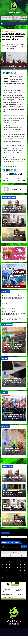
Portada (12, 31)
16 (24, 564)
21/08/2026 (7, 382)
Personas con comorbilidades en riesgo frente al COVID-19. (8, 179)
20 (13, 567)
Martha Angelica (16, 210)
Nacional (8, 31)
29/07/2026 (7, 418)
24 (2, 570)
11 (6, 564)
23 (24, 567)
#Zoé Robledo (10, 48)
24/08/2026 (6, 479)
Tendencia (6, 342)
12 (9, 564)
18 (6, 567)
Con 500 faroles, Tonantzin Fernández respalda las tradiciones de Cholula (13, 222)
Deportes (9, 412)
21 (17, 567)
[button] (26, 23)
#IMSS (22, 44)
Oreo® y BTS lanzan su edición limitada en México (14, 345)
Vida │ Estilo (11, 342)
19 (9, 567)
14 (17, 564)
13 (13, 564)
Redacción (14, 418)
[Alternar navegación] (14, 24)
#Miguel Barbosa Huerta (19, 46)
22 (20, 567)
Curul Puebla (14, 12)
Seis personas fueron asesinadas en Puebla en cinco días (12, 492)
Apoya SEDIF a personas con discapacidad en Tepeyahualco (19, 179)
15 (20, 564)
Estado (4, 31)
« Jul (2, 577)
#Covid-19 (18, 44)
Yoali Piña (11, 43)
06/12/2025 (7, 450)
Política (8, 233)
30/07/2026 (7, 348)
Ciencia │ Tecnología (21, 633)
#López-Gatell (10, 46)
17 (2, 567)
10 (2, 564)
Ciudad (5, 412)
